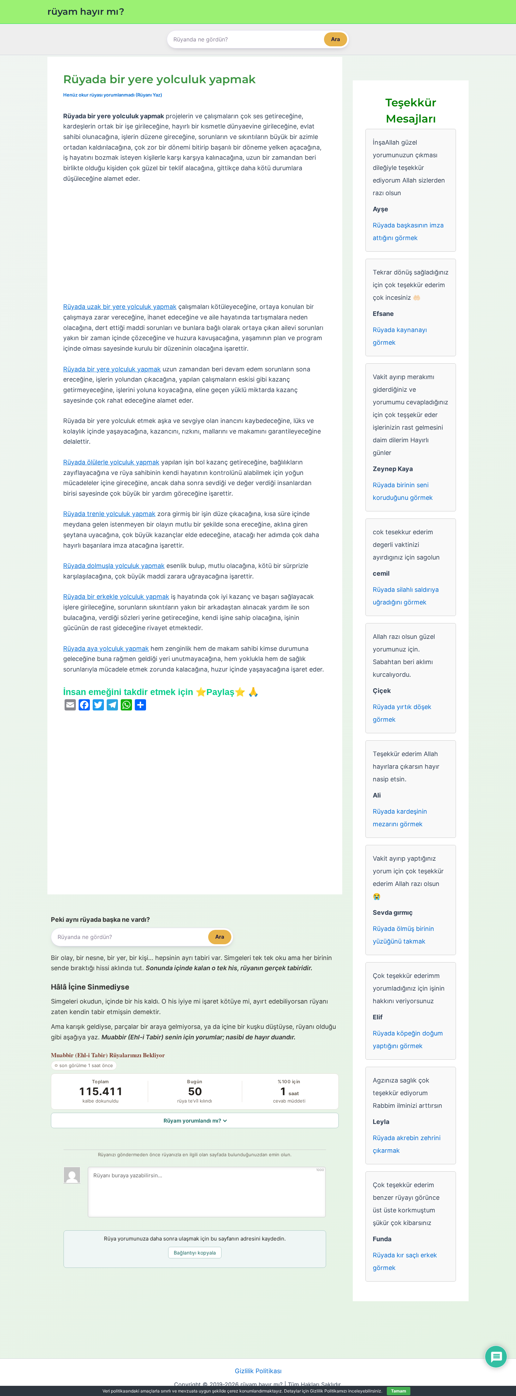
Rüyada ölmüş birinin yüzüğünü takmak (403, 935)
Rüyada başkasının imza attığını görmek (408, 231)
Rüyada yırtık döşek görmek (402, 713)
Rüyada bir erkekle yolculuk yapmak (116, 596)
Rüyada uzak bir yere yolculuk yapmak (120, 306)
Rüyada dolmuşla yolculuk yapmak (114, 565)
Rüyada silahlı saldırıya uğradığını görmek (406, 596)
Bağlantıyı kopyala (195, 1253)
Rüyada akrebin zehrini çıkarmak (407, 1144)
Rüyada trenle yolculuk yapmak (109, 513)
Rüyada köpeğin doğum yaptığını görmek (408, 1040)
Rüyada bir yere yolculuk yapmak (112, 369)
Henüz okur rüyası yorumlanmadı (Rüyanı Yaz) (112, 95)
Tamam (398, 1391)
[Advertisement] (194, 243)
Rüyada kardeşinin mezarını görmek (400, 818)
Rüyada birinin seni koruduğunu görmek (403, 491)
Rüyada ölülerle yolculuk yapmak (111, 462)
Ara (335, 39)
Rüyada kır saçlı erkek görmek (405, 1261)
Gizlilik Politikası (258, 1371)
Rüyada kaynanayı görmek (400, 336)
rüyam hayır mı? (85, 11)
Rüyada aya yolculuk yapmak (106, 648)
